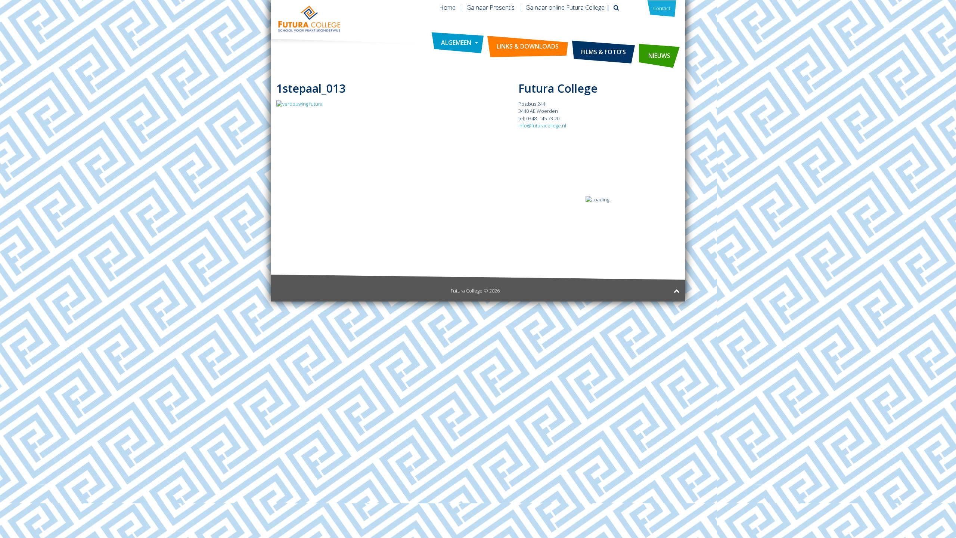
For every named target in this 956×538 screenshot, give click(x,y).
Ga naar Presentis (490, 7)
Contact (661, 8)
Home (447, 7)
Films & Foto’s (603, 52)
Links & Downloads (528, 46)
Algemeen (456, 42)
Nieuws (659, 56)
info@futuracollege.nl (542, 125)
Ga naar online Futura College (565, 7)
